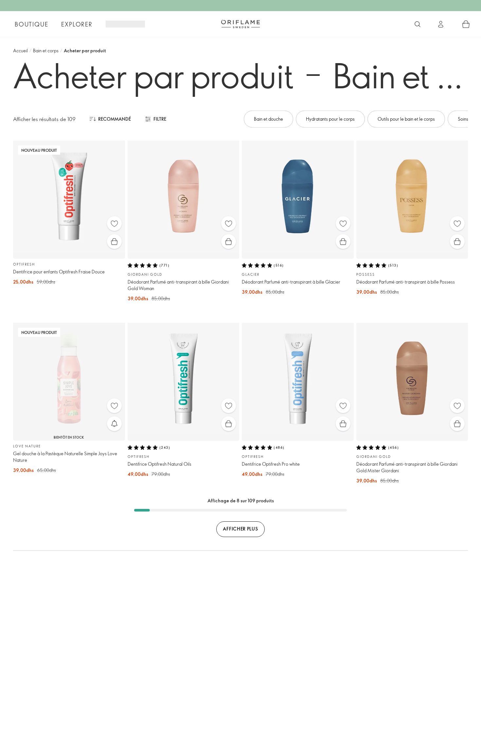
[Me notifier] (114, 423)
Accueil (20, 50)
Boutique (31, 24)
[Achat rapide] (114, 241)
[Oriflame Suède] (240, 24)
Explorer (76, 24)
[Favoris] (114, 223)
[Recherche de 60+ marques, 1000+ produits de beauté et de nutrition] (417, 24)
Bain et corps (46, 50)
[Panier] (466, 24)
